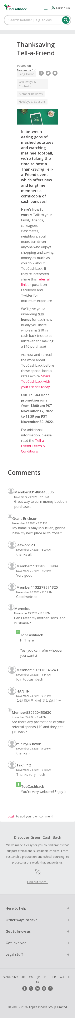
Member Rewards (31, 94)
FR (54, 977)
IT (69, 977)
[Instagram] (44, 988)
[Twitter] (31, 988)
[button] (45, 8)
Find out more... (37, 882)
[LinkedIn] (37, 988)
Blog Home (26, 74)
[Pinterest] (50, 988)
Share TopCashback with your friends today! (35, 381)
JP (38, 977)
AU (62, 977)
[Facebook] (24, 988)
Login (11, 816)
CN (31, 977)
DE (46, 977)
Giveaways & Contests (27, 84)
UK (23, 977)
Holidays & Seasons (32, 101)
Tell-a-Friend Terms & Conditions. (33, 446)
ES (37, 982)
